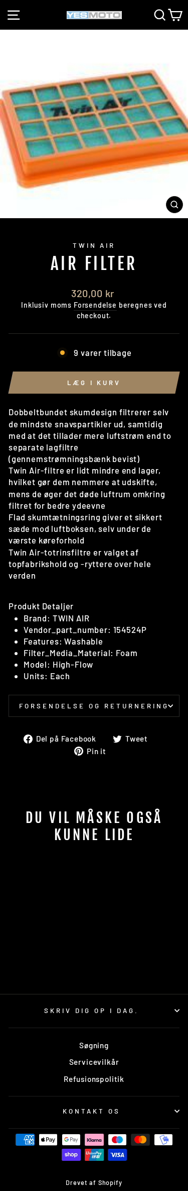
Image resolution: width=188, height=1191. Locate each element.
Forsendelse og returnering (93, 706)
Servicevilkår (94, 1061)
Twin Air (94, 245)
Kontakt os (91, 1111)
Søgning (94, 1045)
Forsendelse (95, 305)
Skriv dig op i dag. (91, 1010)
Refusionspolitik (94, 1078)
